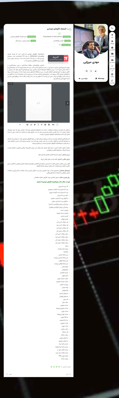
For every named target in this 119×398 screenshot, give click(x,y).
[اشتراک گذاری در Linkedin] (56, 367)
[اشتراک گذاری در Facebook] (61, 367)
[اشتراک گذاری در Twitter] (59, 367)
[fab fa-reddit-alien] (95, 71)
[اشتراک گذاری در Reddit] (54, 367)
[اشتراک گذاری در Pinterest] (51, 367)
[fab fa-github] (87, 71)
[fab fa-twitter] (91, 71)
